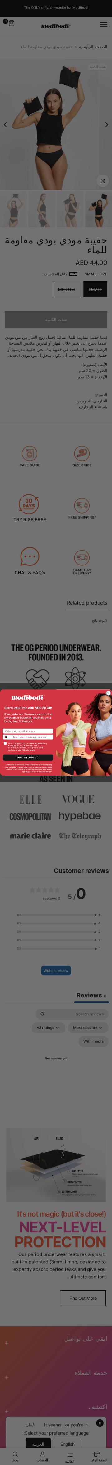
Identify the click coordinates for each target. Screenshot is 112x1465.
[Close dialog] (108, 693)
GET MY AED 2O (28, 757)
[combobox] (7, 737)
